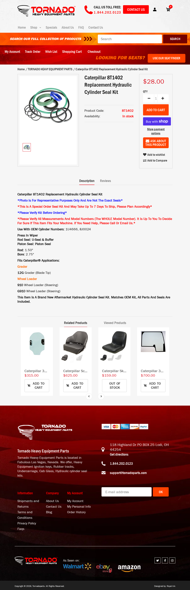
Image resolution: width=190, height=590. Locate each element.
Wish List (51, 51)
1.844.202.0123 (121, 463)
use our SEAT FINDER (166, 58)
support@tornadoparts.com (128, 473)
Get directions (119, 454)
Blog (49, 512)
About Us (52, 501)
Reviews (105, 181)
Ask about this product (155, 143)
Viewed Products (115, 323)
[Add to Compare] (48, 333)
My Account (12, 51)
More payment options (156, 131)
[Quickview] (48, 349)
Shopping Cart (72, 51)
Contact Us (136, 9)
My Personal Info (79, 507)
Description (86, 181)
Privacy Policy (26, 523)
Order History (76, 512)
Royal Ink (171, 586)
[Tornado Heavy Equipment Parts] (46, 15)
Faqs (20, 529)
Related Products (75, 323)
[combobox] (130, 39)
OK (161, 492)
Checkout (94, 51)
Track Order (32, 51)
